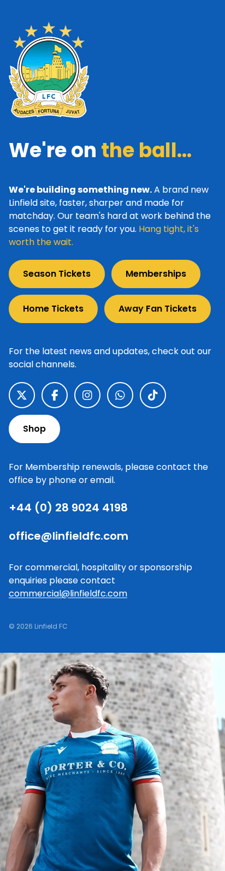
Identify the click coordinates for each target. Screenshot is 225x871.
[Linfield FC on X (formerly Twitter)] (22, 395)
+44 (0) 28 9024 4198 (68, 507)
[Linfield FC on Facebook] (55, 395)
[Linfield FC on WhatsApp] (120, 395)
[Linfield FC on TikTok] (153, 395)
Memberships (156, 273)
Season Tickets (57, 273)
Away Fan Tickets (158, 308)
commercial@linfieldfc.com (68, 593)
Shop (34, 428)
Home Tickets (53, 308)
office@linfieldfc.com (68, 536)
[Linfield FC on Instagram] (87, 395)
